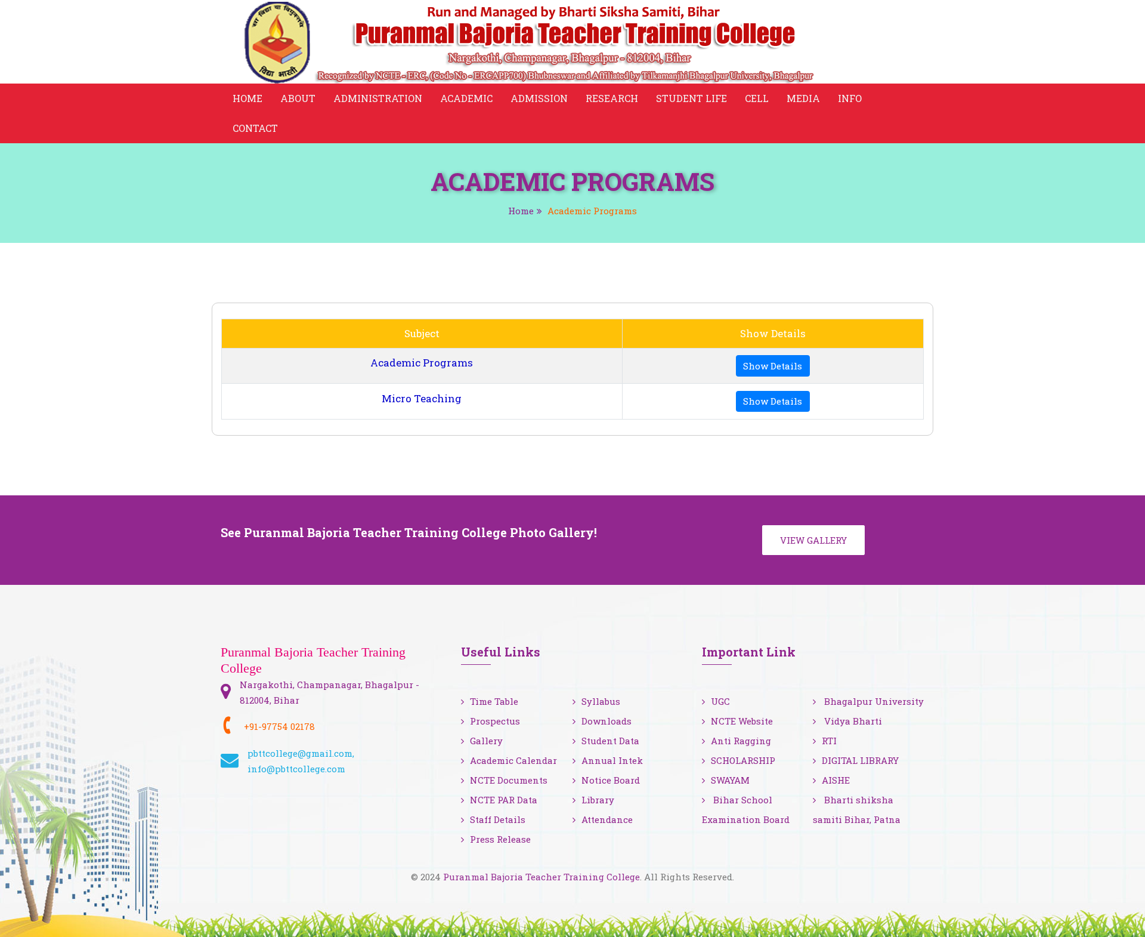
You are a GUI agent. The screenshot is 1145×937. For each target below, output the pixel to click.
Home (247, 98)
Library (597, 800)
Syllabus (600, 701)
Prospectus (495, 721)
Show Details (772, 366)
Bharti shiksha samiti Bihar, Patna (856, 809)
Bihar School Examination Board (746, 809)
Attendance (607, 819)
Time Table (494, 701)
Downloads (606, 721)
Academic (466, 98)
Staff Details (497, 819)
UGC (720, 701)
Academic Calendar (513, 760)
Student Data (610, 741)
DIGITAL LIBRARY (860, 760)
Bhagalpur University (873, 701)
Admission (539, 98)
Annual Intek (612, 760)
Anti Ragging (741, 741)
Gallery (486, 741)
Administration (377, 98)
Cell (757, 98)
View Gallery (813, 540)
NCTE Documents (508, 780)
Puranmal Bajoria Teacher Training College (541, 877)
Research (612, 98)
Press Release (500, 839)
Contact (255, 128)
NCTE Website (742, 721)
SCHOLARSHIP (743, 760)
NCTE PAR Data (503, 800)
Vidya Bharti (852, 721)
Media (803, 98)
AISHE (836, 780)
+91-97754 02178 (279, 726)
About (297, 98)
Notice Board (610, 780)
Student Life (691, 98)
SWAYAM (730, 780)
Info (850, 98)
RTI (829, 741)
